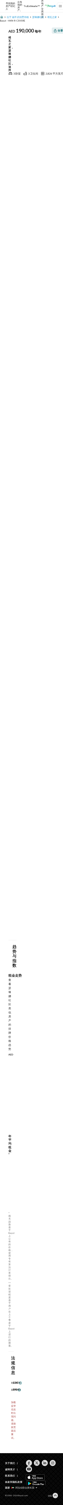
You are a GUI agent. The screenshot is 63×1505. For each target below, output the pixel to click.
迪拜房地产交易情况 (42, 6)
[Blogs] (50, 6)
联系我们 (10, 1475)
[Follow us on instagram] (53, 1463)
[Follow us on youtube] (29, 1469)
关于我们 (10, 1463)
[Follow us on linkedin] (45, 1463)
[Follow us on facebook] (29, 1463)
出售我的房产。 (19, 6)
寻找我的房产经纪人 (10, 6)
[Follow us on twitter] (37, 1463)
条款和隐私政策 (14, 1481)
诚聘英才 (10, 1469)
